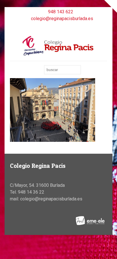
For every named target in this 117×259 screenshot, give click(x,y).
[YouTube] (59, 26)
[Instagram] (66, 26)
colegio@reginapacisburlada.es (62, 18)
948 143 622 (60, 11)
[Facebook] (51, 26)
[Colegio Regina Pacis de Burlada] (58, 46)
